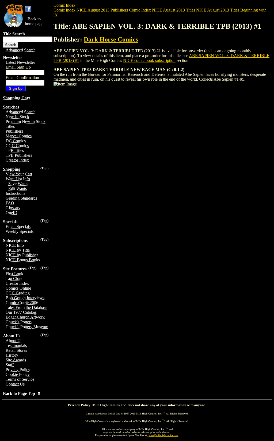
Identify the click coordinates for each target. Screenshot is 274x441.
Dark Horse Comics (111, 39)
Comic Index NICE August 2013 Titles (162, 10)
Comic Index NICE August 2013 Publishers (91, 10)
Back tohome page (34, 21)
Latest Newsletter (20, 62)
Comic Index (64, 5)
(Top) (44, 168)
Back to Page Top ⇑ (22, 393)
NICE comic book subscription (149, 60)
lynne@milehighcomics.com (163, 435)
